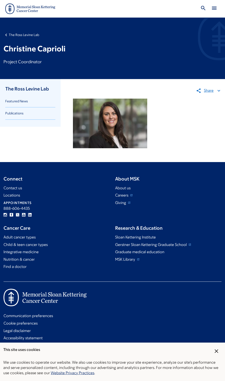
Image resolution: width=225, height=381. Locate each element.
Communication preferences (28, 316)
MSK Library (125, 259)
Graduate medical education (139, 252)
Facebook (11, 215)
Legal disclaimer (17, 331)
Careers (122, 195)
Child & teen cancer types (26, 244)
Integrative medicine (21, 252)
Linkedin (30, 215)
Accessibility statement (23, 338)
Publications (14, 113)
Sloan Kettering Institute (135, 237)
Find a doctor (15, 266)
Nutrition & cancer (19, 259)
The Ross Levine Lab (24, 35)
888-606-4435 (17, 208)
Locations (12, 195)
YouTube (23, 215)
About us (123, 188)
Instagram (5, 215)
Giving (121, 202)
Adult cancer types (20, 237)
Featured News (16, 101)
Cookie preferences (21, 323)
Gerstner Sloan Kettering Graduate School (151, 244)
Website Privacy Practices (72, 373)
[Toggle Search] (203, 9)
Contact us (13, 188)
